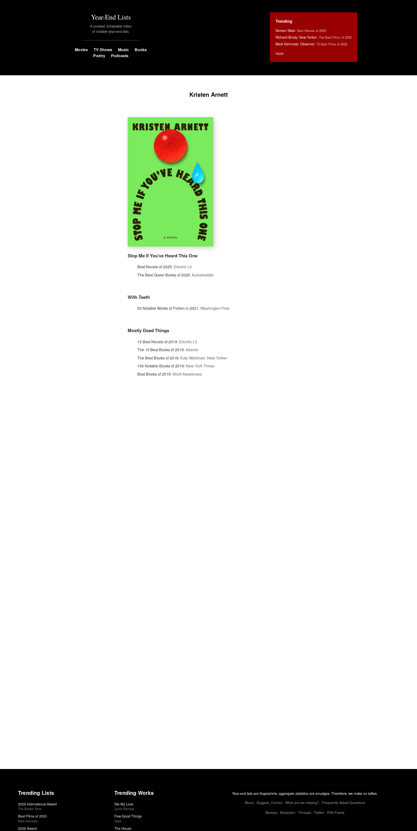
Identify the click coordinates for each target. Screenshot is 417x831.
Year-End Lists (111, 16)
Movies (81, 49)
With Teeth (139, 297)
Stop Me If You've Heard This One (162, 255)
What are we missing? (302, 802)
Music (123, 49)
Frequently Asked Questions (343, 802)
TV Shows (103, 49)
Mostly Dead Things (148, 330)
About (249, 802)
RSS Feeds (335, 812)
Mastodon (287, 812)
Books (141, 49)
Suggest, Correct (269, 802)
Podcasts (119, 55)
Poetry (99, 55)
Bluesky (271, 812)
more (280, 53)
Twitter (319, 812)
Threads (304, 812)
